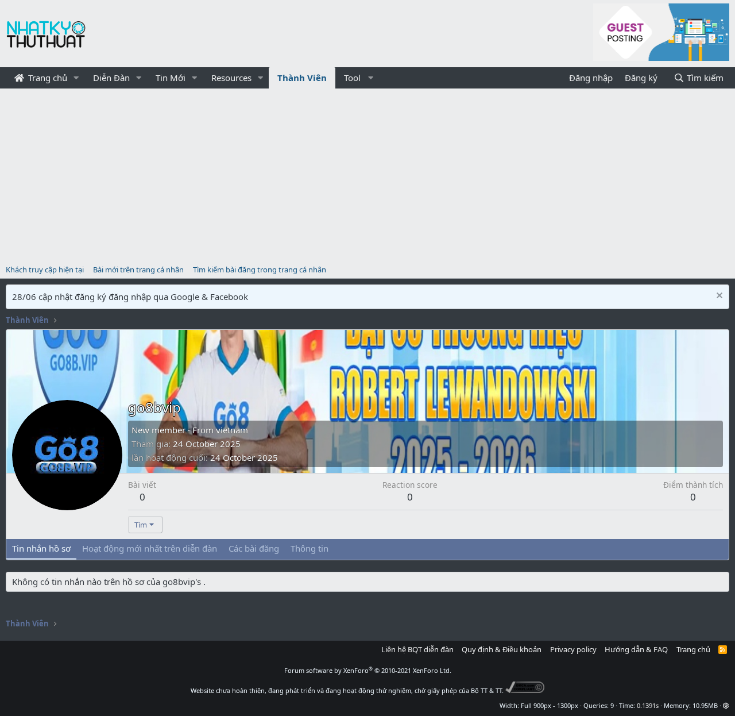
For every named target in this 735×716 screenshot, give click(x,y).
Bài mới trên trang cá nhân (138, 269)
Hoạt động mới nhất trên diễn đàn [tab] (149, 548)
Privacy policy (573, 649)
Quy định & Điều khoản (501, 649)
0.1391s (648, 705)
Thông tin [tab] (309, 548)
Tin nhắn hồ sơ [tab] (41, 548)
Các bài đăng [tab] (254, 548)
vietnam (232, 430)
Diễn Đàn (111, 77)
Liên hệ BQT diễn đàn (417, 649)
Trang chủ (46, 77)
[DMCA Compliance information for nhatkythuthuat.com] (525, 690)
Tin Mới (170, 77)
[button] (76, 77)
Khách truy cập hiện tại (45, 269)
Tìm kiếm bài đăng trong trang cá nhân (259, 269)
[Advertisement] (367, 174)
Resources (231, 77)
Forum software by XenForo (367, 670)
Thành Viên (302, 77)
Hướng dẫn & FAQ (636, 649)
